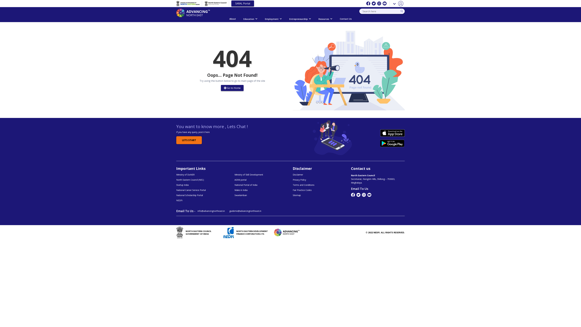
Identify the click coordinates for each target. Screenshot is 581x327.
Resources (323, 19)
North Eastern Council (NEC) (190, 180)
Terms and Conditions (303, 185)
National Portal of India (246, 185)
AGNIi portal (240, 180)
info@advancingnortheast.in (211, 211)
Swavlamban (241, 195)
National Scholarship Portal (189, 195)
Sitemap (297, 195)
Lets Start (189, 140)
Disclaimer (298, 175)
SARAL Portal (242, 3)
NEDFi (179, 200)
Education (248, 19)
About (232, 18)
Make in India (241, 190)
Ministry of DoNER (185, 175)
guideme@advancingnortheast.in (245, 211)
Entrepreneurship (298, 19)
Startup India (182, 185)
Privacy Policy (299, 180)
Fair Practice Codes (302, 190)
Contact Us (346, 18)
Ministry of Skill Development (249, 175)
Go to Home (234, 88)
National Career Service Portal (191, 190)
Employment (272, 19)
